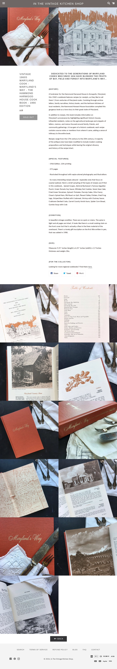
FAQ (84, 650)
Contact (95, 650)
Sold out (28, 117)
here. (90, 267)
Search (20, 650)
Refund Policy (60, 650)
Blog (75, 650)
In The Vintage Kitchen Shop (58, 3)
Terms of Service (38, 650)
